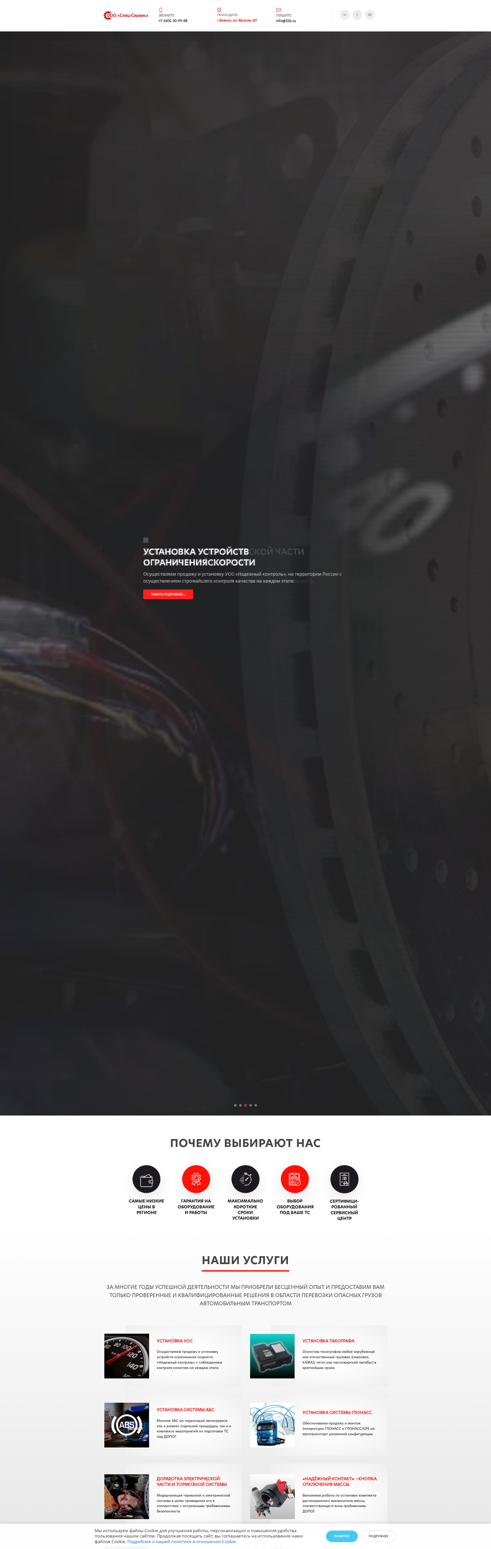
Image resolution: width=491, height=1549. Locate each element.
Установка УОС (175, 1341)
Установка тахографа (328, 1341)
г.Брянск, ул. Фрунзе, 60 (237, 20)
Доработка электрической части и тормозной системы (192, 1481)
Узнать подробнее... (168, 594)
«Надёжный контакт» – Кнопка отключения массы (340, 1481)
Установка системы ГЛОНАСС (337, 1413)
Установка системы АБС (185, 1410)
